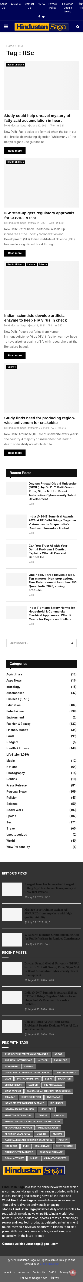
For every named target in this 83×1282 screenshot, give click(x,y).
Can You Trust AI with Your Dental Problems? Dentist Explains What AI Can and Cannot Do (51, 1025)
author (43, 1060)
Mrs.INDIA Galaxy (48, 1128)
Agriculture (14, 674)
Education (13, 705)
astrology (13, 687)
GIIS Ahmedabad (53, 1085)
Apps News (14, 680)
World (10, 840)
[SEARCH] (72, 643)
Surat (34, 1158)
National (31, 264)
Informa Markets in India (19, 1109)
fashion (33, 1085)
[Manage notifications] (73, 1272)
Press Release (16, 785)
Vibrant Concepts (55, 1158)
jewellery (47, 1109)
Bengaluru (11, 1066)
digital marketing (28, 1079)
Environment (15, 717)
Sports (11, 816)
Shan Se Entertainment (19, 1152)
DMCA (41, 4)
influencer (56, 1103)
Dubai (48, 1079)
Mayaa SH (59, 1115)
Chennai (28, 1066)
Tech (9, 822)
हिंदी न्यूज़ (81, 6)
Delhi (8, 1079)
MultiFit (42, 1134)
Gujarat (10, 1097)
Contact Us (29, 6)
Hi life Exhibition (31, 1097)
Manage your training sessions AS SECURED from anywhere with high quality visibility (48, 913)
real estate (42, 1146)
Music (10, 760)
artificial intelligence (18, 1060)
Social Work (14, 810)
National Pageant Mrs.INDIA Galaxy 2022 (28, 1140)
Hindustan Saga (16, 125)
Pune (26, 1146)
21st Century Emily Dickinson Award (26, 1054)
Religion (11, 797)
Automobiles (15, 693)
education (64, 1079)
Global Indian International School (48, 1091)
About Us (3, 6)
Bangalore (60, 1060)
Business (12, 699)
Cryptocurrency (66, 1073)
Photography (15, 773)
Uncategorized (16, 834)
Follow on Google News (67, 8)
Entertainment (16, 711)
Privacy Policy (53, 6)
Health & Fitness (15, 65)
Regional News (16, 791)
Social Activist (14, 1158)
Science (43, 264)
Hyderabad (53, 1097)
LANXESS (42, 1115)
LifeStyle (12, 754)
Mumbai (57, 1134)
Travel (11, 828)
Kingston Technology (18, 1115)
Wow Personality (18, 847)
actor (58, 1054)
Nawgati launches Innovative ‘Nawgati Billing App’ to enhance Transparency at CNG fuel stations (50, 888)
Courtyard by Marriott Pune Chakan (27, 1073)
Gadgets (12, 742)
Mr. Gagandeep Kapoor (18, 1128)
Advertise (15, 4)
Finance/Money (17, 730)
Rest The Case (64, 1146)
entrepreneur (13, 1085)
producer (11, 1146)
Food (10, 736)
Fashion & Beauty (18, 723)
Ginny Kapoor (13, 1091)
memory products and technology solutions (32, 1121)
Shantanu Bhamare (51, 1152)
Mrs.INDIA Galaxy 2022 (17, 1134)
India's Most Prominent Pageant (24, 1103)
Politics (11, 779)
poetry (63, 1140)
